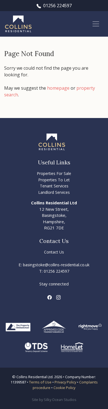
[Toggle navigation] (96, 23)
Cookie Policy (64, 387)
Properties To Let (54, 179)
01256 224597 (57, 5)
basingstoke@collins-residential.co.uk (56, 264)
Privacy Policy (65, 382)
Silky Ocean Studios (60, 399)
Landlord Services (54, 192)
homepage (58, 88)
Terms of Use (40, 382)
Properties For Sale (54, 173)
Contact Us (54, 252)
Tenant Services (54, 186)
